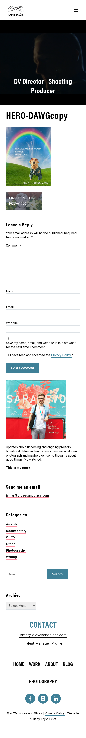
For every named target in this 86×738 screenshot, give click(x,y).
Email (10, 307)
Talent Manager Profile (43, 643)
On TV (10, 537)
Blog (68, 664)
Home (18, 664)
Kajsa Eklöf (48, 719)
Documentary (16, 531)
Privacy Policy (61, 355)
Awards (11, 524)
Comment (14, 245)
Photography (16, 550)
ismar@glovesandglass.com (27, 495)
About (51, 664)
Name (10, 291)
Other (10, 544)
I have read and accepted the (41, 355)
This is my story (18, 468)
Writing (11, 557)
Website (12, 323)
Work (34, 664)
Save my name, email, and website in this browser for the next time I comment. (41, 345)
